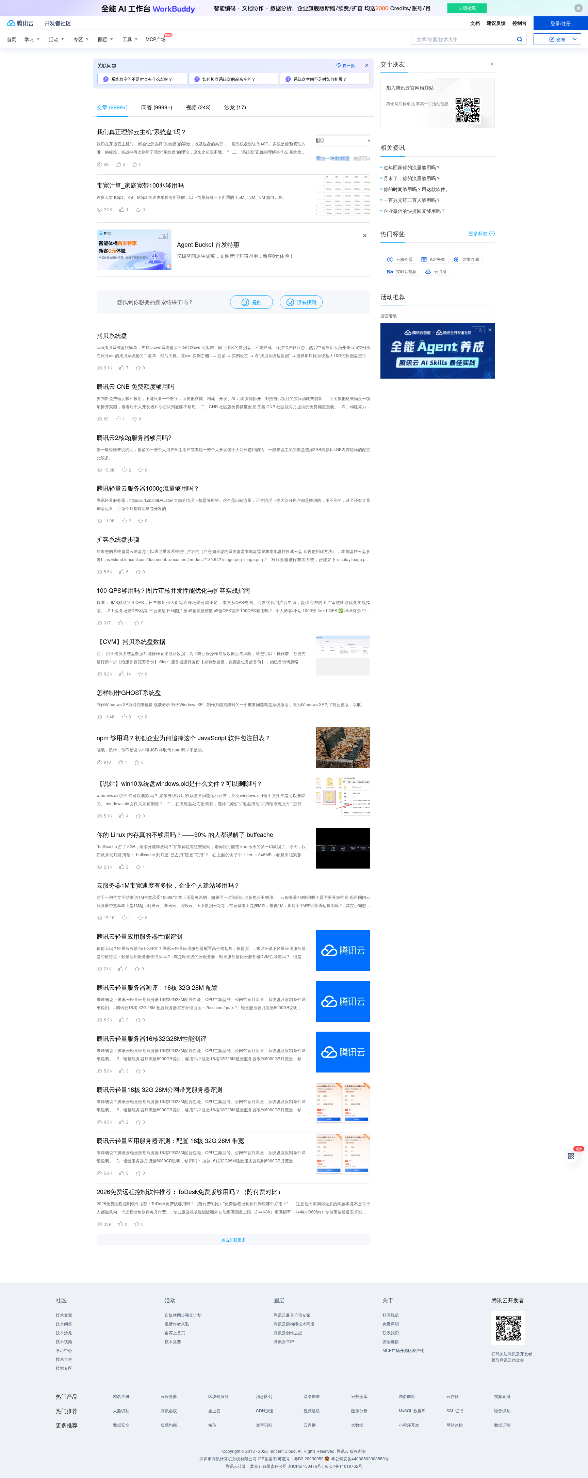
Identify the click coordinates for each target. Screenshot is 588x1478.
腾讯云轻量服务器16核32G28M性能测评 (152, 1038)
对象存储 (471, 259)
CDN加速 (264, 1410)
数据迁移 (502, 1425)
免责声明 (390, 1323)
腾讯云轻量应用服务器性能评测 (139, 936)
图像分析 (359, 1410)
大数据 (357, 1425)
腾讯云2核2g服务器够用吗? (134, 437)
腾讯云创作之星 (288, 1332)
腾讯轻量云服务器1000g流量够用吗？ (148, 487)
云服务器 (404, 259)
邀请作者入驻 (177, 1323)
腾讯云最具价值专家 (292, 1315)
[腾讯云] (20, 23)
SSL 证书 (454, 1410)
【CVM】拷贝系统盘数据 (131, 641)
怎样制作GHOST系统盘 (129, 692)
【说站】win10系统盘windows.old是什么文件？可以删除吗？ (179, 783)
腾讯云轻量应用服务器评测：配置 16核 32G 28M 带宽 (170, 1140)
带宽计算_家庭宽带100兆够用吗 (140, 184)
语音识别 (502, 1410)
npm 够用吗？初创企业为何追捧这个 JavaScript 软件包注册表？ (184, 737)
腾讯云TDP (284, 1341)
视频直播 (502, 1396)
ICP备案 (437, 259)
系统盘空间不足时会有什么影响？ (142, 79)
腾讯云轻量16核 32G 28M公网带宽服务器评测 (159, 1089)
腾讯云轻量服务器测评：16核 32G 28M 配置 (157, 987)
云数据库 (359, 1396)
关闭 (490, 330)
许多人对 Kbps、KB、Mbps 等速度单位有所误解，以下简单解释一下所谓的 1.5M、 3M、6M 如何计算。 (192, 197)
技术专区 (64, 1368)
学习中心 (64, 1350)
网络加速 (312, 1396)
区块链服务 (218, 1396)
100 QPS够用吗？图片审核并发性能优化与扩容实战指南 (173, 590)
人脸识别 (121, 1410)
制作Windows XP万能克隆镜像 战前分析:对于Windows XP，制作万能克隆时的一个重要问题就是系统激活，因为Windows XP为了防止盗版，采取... (230, 704)
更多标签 (478, 233)
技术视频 (64, 1341)
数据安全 (121, 1425)
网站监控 (454, 1425)
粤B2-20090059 (309, 1458)
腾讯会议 (169, 1410)
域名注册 (121, 1396)
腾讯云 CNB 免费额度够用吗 (135, 386)
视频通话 (312, 1410)
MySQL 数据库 (412, 1410)
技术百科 (64, 1359)
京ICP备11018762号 (343, 1466)
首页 (11, 39)
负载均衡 (169, 1425)
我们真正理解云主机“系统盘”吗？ (141, 131)
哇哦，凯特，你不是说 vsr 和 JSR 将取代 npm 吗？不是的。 (151, 749)
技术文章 (64, 1315)
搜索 (519, 39)
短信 (212, 1425)
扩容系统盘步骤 (118, 539)
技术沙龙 (64, 1332)
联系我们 (390, 1332)
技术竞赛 (173, 1341)
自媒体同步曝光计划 (183, 1315)
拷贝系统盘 (112, 335)
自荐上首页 (175, 1332)
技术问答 (64, 1323)
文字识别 (264, 1425)
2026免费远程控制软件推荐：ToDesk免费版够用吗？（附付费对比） (190, 1191)
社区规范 (390, 1315)
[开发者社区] (58, 23)
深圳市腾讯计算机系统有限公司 (228, 1458)
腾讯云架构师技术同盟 (294, 1323)
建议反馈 (496, 22)
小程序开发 (409, 1425)
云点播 (440, 271)
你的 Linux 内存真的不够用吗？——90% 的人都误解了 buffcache (185, 834)
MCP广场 (156, 39)
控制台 (519, 22)
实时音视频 (406, 271)
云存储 (452, 1396)
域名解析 (407, 1396)
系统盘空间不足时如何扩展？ (320, 79)
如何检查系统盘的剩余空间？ (229, 79)
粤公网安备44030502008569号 (360, 1458)
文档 (475, 22)
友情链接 (390, 1341)
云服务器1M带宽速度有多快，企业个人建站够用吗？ (168, 884)
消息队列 (264, 1396)
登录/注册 (561, 23)
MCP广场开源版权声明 (403, 1350)
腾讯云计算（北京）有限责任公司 (256, 1466)
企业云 (214, 1410)
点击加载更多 (233, 1239)
